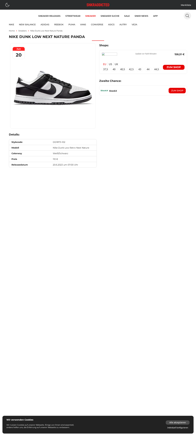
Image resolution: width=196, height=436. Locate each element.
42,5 (131, 69)
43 (139, 69)
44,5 (156, 69)
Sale (127, 16)
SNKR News (141, 16)
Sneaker (90, 16)
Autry (123, 24)
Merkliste (186, 5)
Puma (71, 24)
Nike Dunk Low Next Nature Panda (46, 31)
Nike (11, 24)
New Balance (27, 24)
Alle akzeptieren (177, 422)
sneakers (22, 31)
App (155, 16)
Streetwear (72, 16)
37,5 (105, 69)
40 (114, 69)
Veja (134, 24)
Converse (97, 24)
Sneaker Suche (110, 16)
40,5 (122, 69)
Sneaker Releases (49, 16)
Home (12, 31)
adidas (45, 24)
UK (116, 64)
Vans (83, 24)
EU (104, 64)
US (110, 64)
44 (148, 69)
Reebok (59, 24)
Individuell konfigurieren (177, 427)
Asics (111, 24)
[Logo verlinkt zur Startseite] (98, 5)
